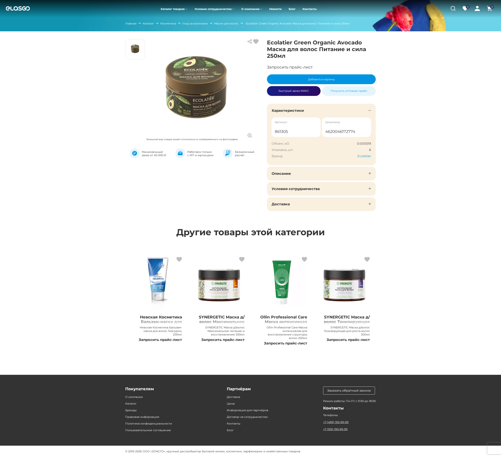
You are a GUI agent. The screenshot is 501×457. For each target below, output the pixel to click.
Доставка (233, 397)
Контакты (310, 9)
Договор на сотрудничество (247, 417)
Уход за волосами (195, 23)
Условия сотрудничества (213, 9)
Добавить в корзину (321, 79)
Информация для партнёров (247, 410)
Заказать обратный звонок (349, 390)
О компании (250, 9)
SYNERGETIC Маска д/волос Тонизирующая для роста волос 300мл (347, 324)
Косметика (168, 23)
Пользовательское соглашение (148, 430)
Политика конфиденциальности (148, 423)
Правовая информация (142, 417)
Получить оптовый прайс (349, 91)
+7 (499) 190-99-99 (336, 422)
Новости (275, 9)
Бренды (131, 410)
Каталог (148, 23)
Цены (231, 403)
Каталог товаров (173, 9)
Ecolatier (364, 156)
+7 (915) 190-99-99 (335, 429)
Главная (130, 23)
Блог (292, 9)
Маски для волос (226, 23)
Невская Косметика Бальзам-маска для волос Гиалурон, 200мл (161, 324)
